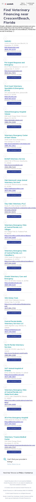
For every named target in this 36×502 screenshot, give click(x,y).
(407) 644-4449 (10, 237)
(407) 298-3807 (10, 377)
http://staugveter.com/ (12, 47)
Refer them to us (13, 464)
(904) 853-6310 (10, 98)
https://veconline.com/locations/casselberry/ (19, 261)
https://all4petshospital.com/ (14, 422)
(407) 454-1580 (10, 190)
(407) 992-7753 (10, 308)
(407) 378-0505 (10, 332)
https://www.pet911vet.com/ (14, 375)
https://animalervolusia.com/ (14, 120)
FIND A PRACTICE (23, 4)
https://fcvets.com (11, 96)
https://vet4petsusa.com (13, 330)
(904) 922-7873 (10, 73)
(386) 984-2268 (10, 355)
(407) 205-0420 (10, 424)
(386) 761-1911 (10, 146)
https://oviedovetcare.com (13, 283)
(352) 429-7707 (10, 447)
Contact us (29, 473)
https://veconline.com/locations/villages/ (18, 235)
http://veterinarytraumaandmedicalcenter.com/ (20, 445)
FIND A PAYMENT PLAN (14, 54)
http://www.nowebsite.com (14, 165)
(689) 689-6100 (10, 285)
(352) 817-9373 (10, 212)
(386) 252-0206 (10, 122)
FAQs (21, 473)
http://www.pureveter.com (13, 71)
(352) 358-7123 (10, 167)
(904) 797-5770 (10, 49)
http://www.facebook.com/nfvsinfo (16, 353)
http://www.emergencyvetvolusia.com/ (17, 144)
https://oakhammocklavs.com (14, 188)
